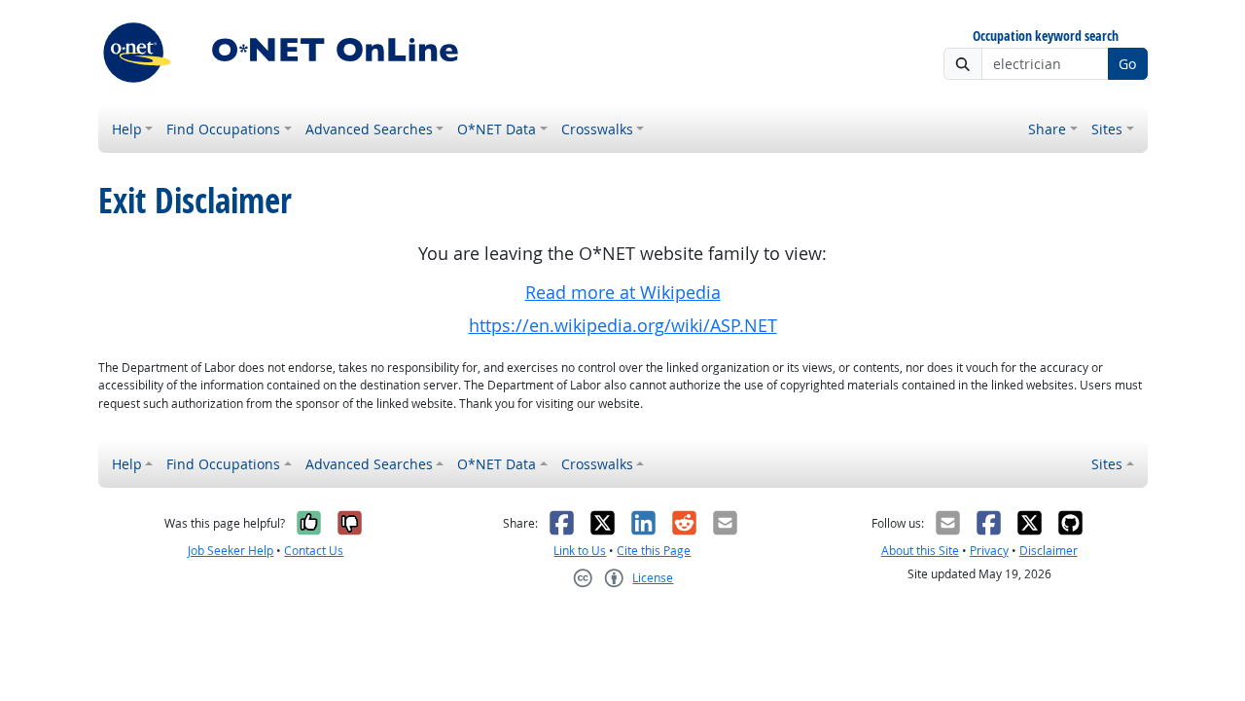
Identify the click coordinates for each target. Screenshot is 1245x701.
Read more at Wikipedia (623, 292)
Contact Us (313, 550)
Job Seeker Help (230, 550)
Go (1127, 64)
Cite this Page (654, 550)
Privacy (989, 550)
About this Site (920, 550)
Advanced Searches (369, 129)
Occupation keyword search (1046, 36)
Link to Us (579, 550)
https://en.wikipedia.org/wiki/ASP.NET (623, 325)
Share (1047, 129)
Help (127, 129)
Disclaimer (1048, 550)
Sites (1106, 129)
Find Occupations (223, 129)
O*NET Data (496, 129)
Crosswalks (597, 129)
